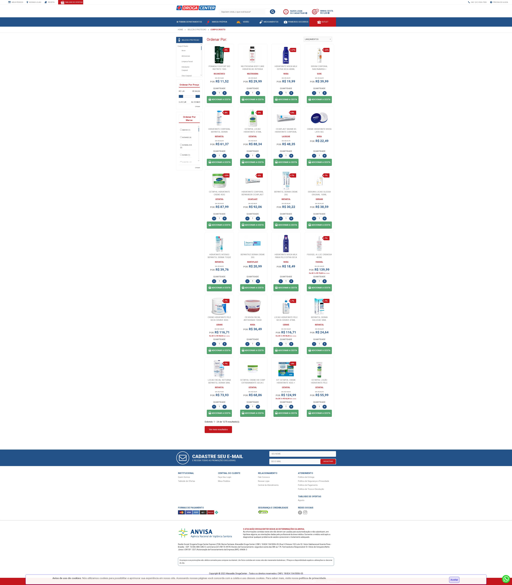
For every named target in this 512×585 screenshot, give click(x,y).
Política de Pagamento (308, 485)
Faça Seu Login (224, 477)
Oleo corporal (187, 76)
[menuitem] (180, 30)
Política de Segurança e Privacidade (313, 481)
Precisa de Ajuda (500, 2)
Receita (51, 2)
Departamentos (190, 22)
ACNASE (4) (186, 137)
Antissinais (186, 56)
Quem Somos (184, 477)
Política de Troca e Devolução (311, 489)
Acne (183, 51)
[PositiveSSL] (263, 512)
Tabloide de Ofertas (186, 481)
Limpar (197, 106)
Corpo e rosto (183, 46)
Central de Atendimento (268, 485)
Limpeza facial (187, 61)
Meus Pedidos (17, 2)
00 (317, 10)
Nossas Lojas (35, 2)
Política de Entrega (306, 477)
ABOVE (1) (186, 130)
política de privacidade (312, 578)
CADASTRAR (328, 461)
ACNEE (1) (186, 155)
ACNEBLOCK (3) (186, 146)
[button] (219, 99)
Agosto (301, 500)
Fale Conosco (264, 477)
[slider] (181, 96)
